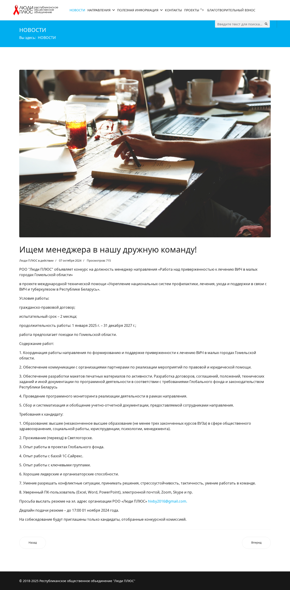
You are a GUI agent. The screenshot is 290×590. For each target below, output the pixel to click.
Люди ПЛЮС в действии (36, 260)
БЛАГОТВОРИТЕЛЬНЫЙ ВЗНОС (231, 10)
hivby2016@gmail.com (167, 501)
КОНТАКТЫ (173, 10)
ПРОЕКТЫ (191, 10)
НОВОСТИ (77, 10)
